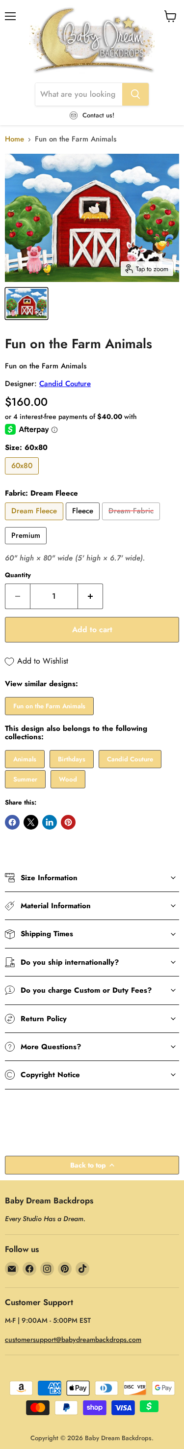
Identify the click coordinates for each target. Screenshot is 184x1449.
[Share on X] (31, 822)
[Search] (135, 94)
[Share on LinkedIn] (49, 822)
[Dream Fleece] (35, 522)
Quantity (18, 575)
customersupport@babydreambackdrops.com (73, 1339)
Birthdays (71, 759)
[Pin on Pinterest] (68, 822)
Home (14, 139)
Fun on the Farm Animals (49, 706)
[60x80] (23, 477)
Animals (24, 759)
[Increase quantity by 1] (90, 596)
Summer (25, 779)
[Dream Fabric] (132, 522)
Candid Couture (65, 383)
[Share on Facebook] (12, 822)
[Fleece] (84, 522)
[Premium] (27, 546)
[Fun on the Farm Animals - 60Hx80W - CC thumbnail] (26, 303)
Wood (68, 779)
